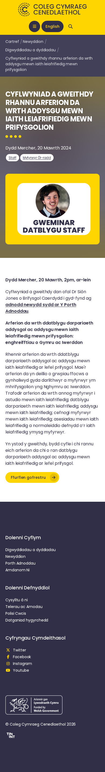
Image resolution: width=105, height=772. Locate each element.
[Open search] (70, 26)
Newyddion (33, 41)
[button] (32, 477)
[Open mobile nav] (34, 26)
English (52, 26)
